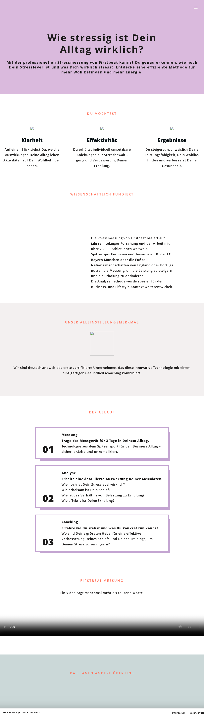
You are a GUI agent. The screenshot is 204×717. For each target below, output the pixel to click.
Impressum (178, 712)
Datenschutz (196, 712)
